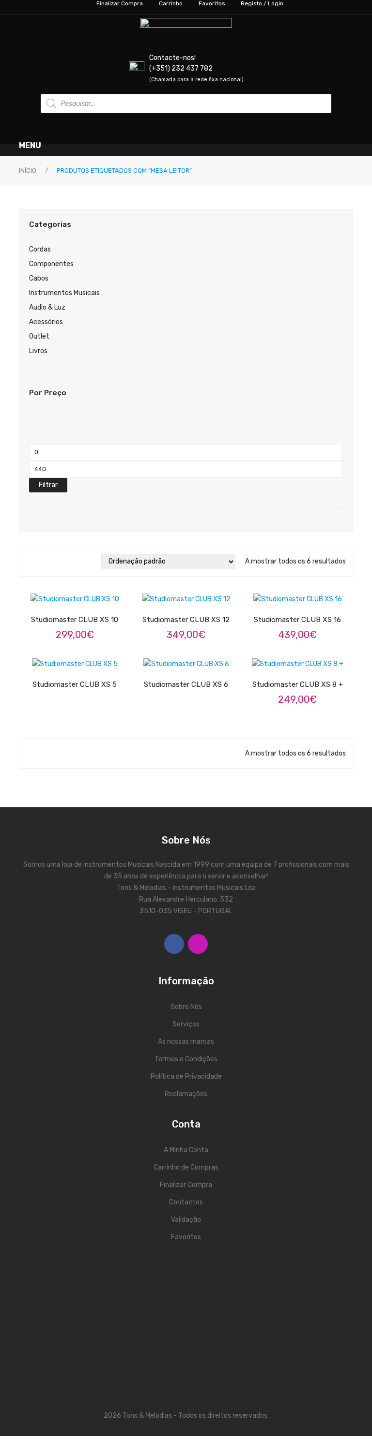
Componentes (51, 264)
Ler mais (83, 604)
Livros (38, 351)
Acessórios (46, 322)
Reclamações (186, 1094)
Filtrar (48, 485)
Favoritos (186, 1237)
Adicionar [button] (195, 604)
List (44, 561)
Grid (30, 561)
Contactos (186, 1202)
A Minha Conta (186, 1150)
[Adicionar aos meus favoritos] (49, 604)
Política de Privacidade (186, 1076)
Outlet (39, 336)
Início (27, 170)
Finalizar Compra (186, 1185)
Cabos (38, 278)
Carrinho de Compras (186, 1167)
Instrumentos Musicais (64, 293)
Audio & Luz (47, 307)
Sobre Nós (186, 1007)
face (174, 944)
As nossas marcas (186, 1042)
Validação (186, 1220)
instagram (198, 944)
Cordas (40, 249)
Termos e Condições (186, 1059)
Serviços (186, 1024)
